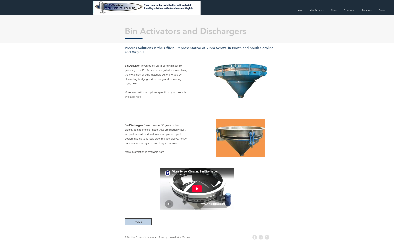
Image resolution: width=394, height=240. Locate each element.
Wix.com (186, 237)
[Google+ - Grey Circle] (267, 237)
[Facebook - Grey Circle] (254, 237)
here (138, 96)
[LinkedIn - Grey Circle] (261, 237)
